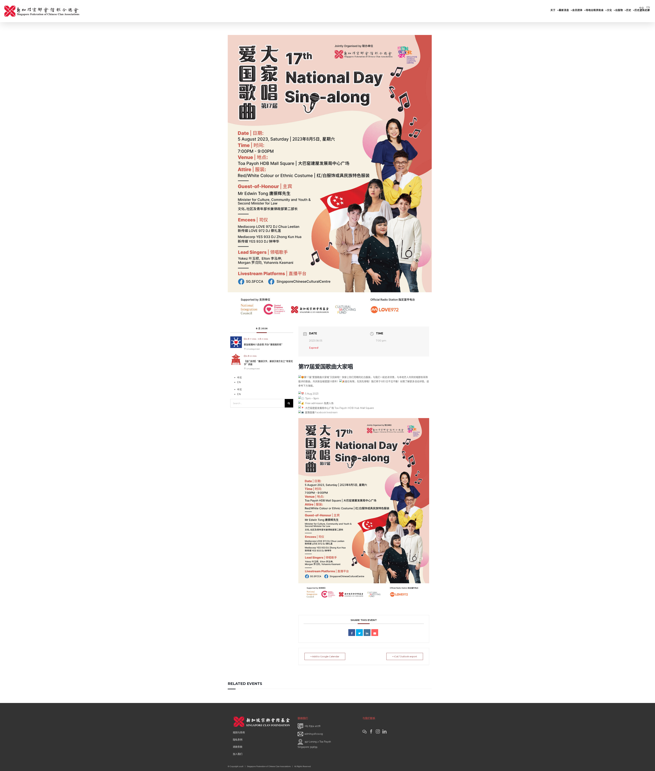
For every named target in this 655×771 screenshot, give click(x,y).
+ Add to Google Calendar (324, 656)
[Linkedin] (367, 632)
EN (648, 7)
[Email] (374, 632)
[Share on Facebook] (351, 632)
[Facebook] (371, 731)
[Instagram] (378, 731)
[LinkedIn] (384, 731)
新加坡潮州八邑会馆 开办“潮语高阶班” (263, 344)
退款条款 (237, 746)
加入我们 (237, 754)
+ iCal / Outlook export (404, 656)
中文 (641, 7)
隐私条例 (237, 739)
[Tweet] (359, 632)
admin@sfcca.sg (313, 733)
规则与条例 (239, 732)
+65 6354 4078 (312, 726)
